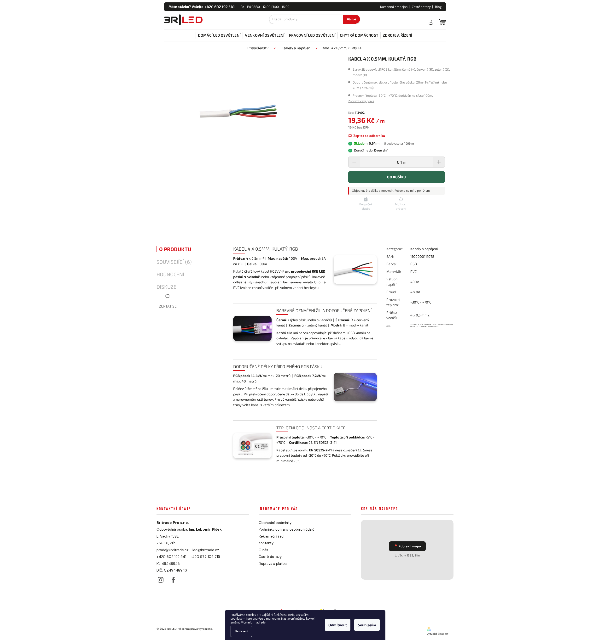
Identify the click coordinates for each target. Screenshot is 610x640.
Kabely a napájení (424, 249)
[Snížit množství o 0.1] (354, 162)
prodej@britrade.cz (173, 550)
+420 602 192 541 (171, 556)
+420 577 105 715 (205, 556)
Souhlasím (367, 625)
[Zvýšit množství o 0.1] (439, 162)
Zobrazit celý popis (361, 101)
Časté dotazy (421, 7)
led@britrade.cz (205, 550)
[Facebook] (173, 578)
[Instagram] (161, 578)
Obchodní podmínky (275, 522)
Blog (438, 7)
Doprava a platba (273, 563)
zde (263, 623)
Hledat (351, 19)
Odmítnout (337, 625)
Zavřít (412, 341)
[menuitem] (219, 35)
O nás (263, 550)
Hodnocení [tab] (170, 274)
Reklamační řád (271, 536)
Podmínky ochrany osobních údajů (286, 529)
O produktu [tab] (175, 249)
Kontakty (266, 543)
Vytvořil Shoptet (437, 633)
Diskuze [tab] (166, 287)
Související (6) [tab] (174, 262)
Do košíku (396, 177)
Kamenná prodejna (393, 7)
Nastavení (241, 631)
